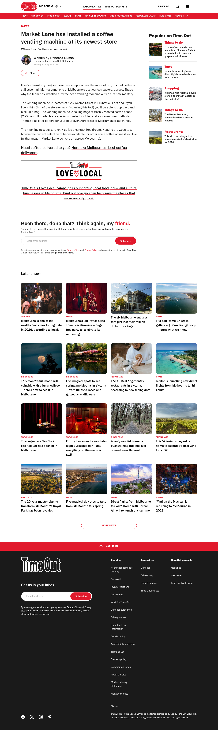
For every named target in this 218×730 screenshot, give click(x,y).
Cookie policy (118, 637)
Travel (78, 16)
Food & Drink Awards (95, 16)
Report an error (149, 583)
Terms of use (117, 652)
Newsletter (176, 575)
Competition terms (121, 667)
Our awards (117, 595)
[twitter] (32, 717)
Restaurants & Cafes (146, 16)
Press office (117, 579)
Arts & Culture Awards (121, 16)
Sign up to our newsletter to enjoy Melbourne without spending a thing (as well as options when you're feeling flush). (76, 231)
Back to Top (112, 546)
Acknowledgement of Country (122, 570)
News (25, 16)
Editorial (145, 568)
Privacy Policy (91, 250)
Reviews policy (119, 659)
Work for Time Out (120, 602)
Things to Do (37, 16)
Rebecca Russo (62, 58)
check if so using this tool (76, 108)
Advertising (147, 575)
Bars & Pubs (165, 16)
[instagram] (41, 717)
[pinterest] (50, 717)
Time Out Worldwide (181, 583)
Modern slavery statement (119, 684)
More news (109, 526)
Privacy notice (118, 617)
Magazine (176, 568)
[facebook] (23, 717)
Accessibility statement (123, 644)
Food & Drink (53, 16)
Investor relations (120, 587)
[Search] (177, 6)
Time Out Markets (116, 7)
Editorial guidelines (121, 610)
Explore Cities (92, 7)
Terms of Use (73, 250)
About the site (118, 675)
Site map (115, 707)
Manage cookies (119, 694)
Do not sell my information (118, 627)
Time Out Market (150, 591)
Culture (67, 16)
